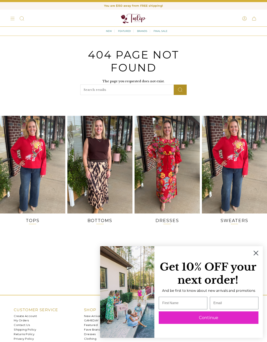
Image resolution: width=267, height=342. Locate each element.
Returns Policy (24, 334)
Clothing (90, 338)
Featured (91, 325)
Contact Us (22, 325)
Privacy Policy (24, 338)
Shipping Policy (25, 329)
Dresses (90, 334)
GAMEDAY (91, 320)
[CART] (254, 18)
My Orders (21, 320)
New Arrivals (93, 316)
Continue (208, 317)
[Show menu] (12, 18)
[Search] (180, 90)
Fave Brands (93, 329)
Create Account (25, 316)
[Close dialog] (256, 253)
